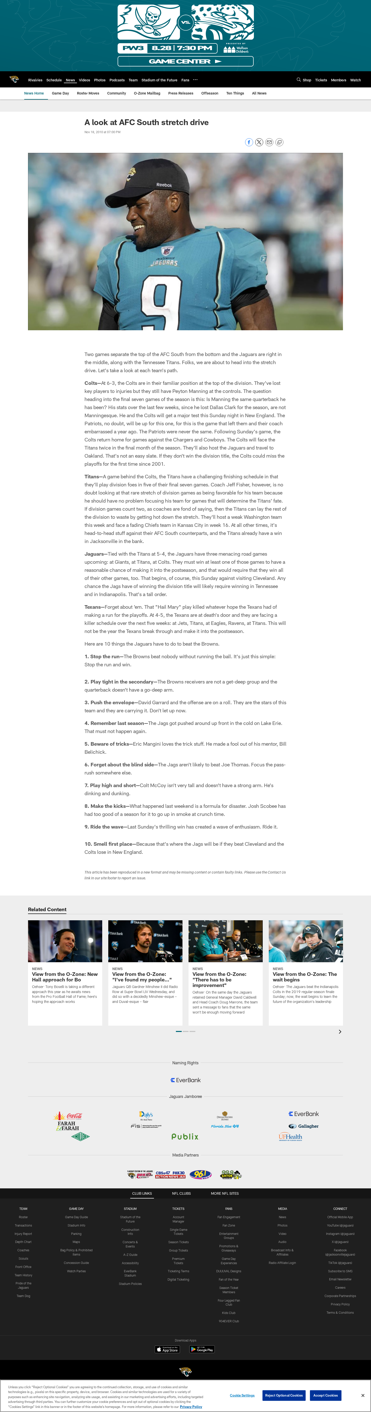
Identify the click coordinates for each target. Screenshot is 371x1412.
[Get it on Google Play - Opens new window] (202, 1352)
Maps (76, 1241)
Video (282, 1233)
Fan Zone (229, 1225)
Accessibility (130, 1263)
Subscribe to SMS (340, 1271)
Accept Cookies (325, 1395)
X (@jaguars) (340, 1241)
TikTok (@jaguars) (340, 1262)
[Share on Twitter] (259, 145)
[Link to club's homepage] (14, 79)
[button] (178, 1031)
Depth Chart (23, 1241)
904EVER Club (229, 1321)
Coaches (23, 1250)
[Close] (362, 1395)
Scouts (23, 1258)
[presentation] (341, 1032)
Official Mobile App (340, 1217)
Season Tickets (178, 1242)
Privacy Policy (340, 1304)
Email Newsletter (340, 1279)
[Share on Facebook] (249, 145)
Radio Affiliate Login (282, 1262)
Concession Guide (76, 1262)
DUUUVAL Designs (228, 1271)
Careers (340, 1287)
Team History (23, 1275)
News (282, 1217)
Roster (23, 1217)
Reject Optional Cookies (284, 1395)
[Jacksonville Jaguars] (185, 1372)
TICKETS (178, 1208)
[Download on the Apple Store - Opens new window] (167, 1350)
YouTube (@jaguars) (340, 1225)
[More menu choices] (195, 80)
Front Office (23, 1266)
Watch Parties (76, 1271)
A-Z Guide (130, 1254)
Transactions (23, 1225)
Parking (76, 1233)
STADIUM (130, 1208)
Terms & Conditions (340, 1312)
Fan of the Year (229, 1279)
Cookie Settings (242, 1395)
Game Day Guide (76, 1217)
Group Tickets (178, 1250)
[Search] (299, 79)
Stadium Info (76, 1225)
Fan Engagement (229, 1217)
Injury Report (23, 1233)
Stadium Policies (130, 1283)
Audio (282, 1241)
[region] (185, 1396)
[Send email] (269, 145)
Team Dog (23, 1296)
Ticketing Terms (178, 1271)
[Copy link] (279, 142)
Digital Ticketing (178, 1279)
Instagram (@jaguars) (340, 1233)
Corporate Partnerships (340, 1296)
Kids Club (228, 1312)
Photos (282, 1225)
